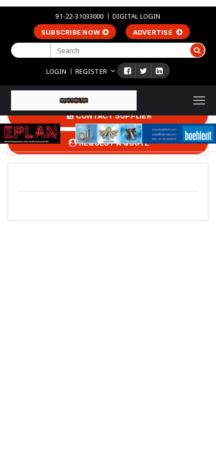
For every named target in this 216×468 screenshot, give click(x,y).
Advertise (153, 32)
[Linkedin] (159, 70)
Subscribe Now (70, 32)
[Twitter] (143, 70)
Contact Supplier (113, 115)
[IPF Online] (74, 99)
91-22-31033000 (79, 16)
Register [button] (91, 71)
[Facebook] (127, 70)
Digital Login (137, 16)
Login (56, 71)
